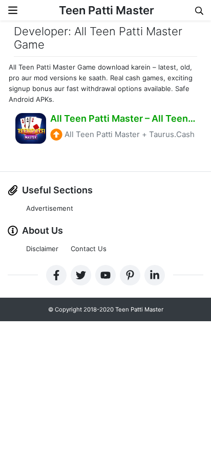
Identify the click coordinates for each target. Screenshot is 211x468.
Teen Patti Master (106, 10)
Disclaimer (42, 248)
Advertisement (49, 208)
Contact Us (89, 248)
